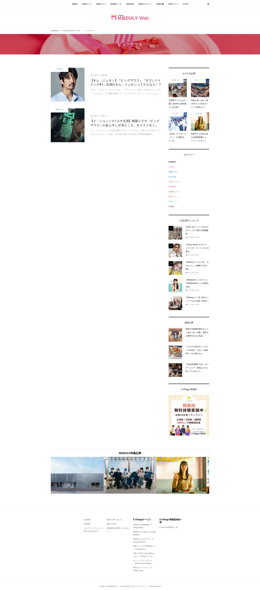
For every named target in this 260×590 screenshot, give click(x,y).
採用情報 (87, 524)
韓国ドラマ (173, 4)
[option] (77, 475)
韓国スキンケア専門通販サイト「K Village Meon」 (144, 547)
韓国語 (75, 4)
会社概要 (87, 519)
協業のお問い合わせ (114, 519)
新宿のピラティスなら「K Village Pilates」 (142, 569)
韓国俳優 (160, 4)
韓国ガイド (87, 4)
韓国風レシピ (116, 4)
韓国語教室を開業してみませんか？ (118, 529)
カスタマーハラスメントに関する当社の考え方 (93, 529)
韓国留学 (172, 162)
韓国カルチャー (145, 4)
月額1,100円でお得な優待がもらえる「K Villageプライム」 (144, 554)
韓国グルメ (101, 4)
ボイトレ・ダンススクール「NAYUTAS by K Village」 (143, 562)
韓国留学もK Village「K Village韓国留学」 (144, 533)
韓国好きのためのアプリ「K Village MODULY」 (143, 540)
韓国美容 (130, 4)
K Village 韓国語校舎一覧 (169, 527)
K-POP (185, 4)
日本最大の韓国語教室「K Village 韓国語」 (142, 526)
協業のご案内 (111, 524)
